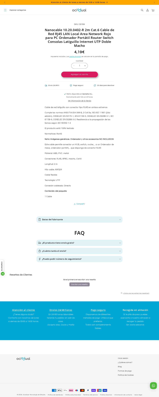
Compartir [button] (80, 204)
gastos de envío (75, 56)
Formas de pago (125, 371)
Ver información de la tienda (79, 101)
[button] (15, 10)
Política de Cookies (126, 375)
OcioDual (26, 394)
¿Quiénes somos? (125, 362)
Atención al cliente (23, 310)
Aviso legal (138, 394)
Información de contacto (123, 394)
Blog (120, 367)
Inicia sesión (123, 358)
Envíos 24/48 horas (61, 310)
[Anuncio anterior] (4, 2)
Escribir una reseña (79, 284)
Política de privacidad (73, 394)
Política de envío (106, 394)
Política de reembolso (55, 394)
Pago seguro (98, 310)
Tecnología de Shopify (37, 394)
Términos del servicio (90, 394)
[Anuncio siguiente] (154, 2)
